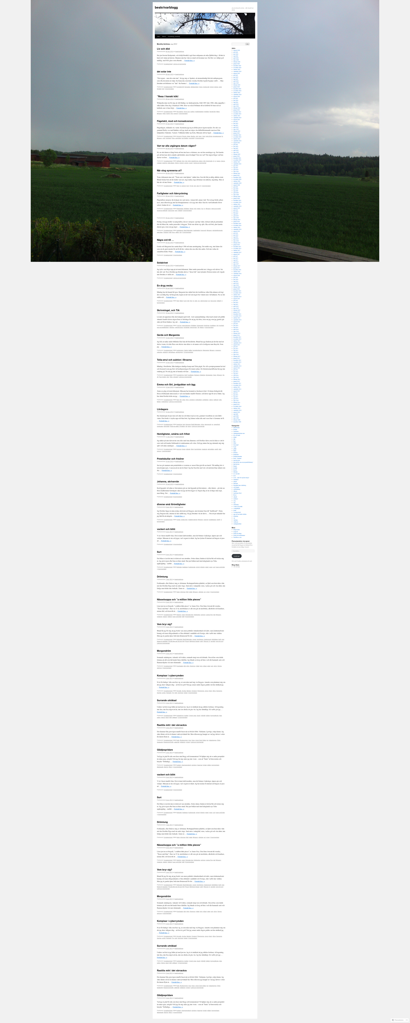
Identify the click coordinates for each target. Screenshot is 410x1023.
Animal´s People (181, 136)
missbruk (204, 449)
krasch (235, 470)
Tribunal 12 (206, 641)
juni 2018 (235, 235)
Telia (171, 377)
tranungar (213, 301)
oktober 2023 (236, 115)
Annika (184, 691)
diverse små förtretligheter (171, 504)
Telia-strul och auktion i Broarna (174, 359)
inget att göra (236, 460)
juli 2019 (235, 210)
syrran (164, 693)
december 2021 (237, 158)
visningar (180, 693)
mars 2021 (236, 171)
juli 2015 (235, 300)
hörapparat (200, 325)
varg (176, 210)
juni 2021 (235, 166)
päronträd (166, 426)
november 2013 (237, 339)
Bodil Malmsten (188, 230)
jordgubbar (198, 400)
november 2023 (237, 114)
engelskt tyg (180, 375)
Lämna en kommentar (179, 64)
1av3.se (179, 325)
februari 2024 (236, 108)
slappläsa (178, 138)
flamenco (192, 666)
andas (178, 519)
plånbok (201, 592)
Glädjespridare (165, 749)
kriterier (202, 567)
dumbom (194, 765)
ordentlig (159, 352)
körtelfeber (215, 639)
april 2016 (236, 283)
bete (178, 740)
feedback (185, 567)
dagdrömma (194, 161)
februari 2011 (236, 402)
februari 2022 (236, 154)
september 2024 (237, 94)
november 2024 (237, 90)
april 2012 (236, 375)
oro (199, 301)
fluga (193, 740)
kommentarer (215, 765)
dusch (198, 715)
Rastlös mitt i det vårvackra (172, 725)
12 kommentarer (188, 352)
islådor (208, 715)
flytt (234, 441)
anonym (179, 449)
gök (197, 136)
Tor (173, 693)
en (212, 424)
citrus (202, 424)
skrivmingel (193, 327)
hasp (200, 136)
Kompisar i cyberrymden (170, 675)
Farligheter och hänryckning (172, 193)
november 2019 (237, 202)
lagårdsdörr (196, 230)
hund (185, 301)
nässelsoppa (212, 740)
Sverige (159, 693)
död (204, 161)
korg (201, 666)
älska (188, 136)
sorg (234, 500)
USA (175, 693)
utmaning (235, 516)
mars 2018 (236, 241)
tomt (187, 186)
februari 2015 (236, 310)
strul (168, 377)
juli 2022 (235, 144)
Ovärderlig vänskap (174, 36)
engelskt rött (180, 87)
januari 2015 (236, 312)
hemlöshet (236, 454)
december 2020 (237, 177)
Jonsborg (192, 400)
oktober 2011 (236, 387)
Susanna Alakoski (162, 210)
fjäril (187, 592)
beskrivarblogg (166, 7)
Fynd (234, 447)
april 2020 (236, 192)
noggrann (218, 350)
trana (189, 426)
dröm (187, 666)
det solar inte (164, 71)
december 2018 (237, 223)
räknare (235, 491)
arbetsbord (180, 230)
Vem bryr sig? (164, 624)
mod (164, 138)
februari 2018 (236, 243)
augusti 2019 (236, 208)
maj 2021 (235, 167)
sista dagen (171, 163)
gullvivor (203, 615)
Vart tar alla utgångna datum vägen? (176, 145)
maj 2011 (235, 397)
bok (186, 161)
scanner (206, 519)
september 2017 (237, 252)
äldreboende (236, 427)
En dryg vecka (165, 285)
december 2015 (237, 291)
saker (208, 666)
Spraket (159, 89)
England (194, 691)
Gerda (186, 350)
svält (201, 641)
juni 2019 (235, 212)
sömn (215, 666)
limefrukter (160, 426)
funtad (205, 765)
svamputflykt (236, 508)
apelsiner (179, 424)
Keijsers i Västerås (199, 375)
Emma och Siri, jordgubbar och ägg (176, 384)
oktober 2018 (236, 227)
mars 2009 (236, 418)
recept (168, 113)
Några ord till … (165, 239)
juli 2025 (235, 75)
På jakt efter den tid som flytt (176, 641)
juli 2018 (235, 233)
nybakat (159, 163)
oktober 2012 (236, 364)
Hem (158, 36)
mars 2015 (236, 308)
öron (183, 161)
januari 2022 (236, 156)
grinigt (198, 567)
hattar (197, 666)
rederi (207, 567)
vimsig (188, 742)
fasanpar (199, 765)
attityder (179, 161)
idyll (195, 208)
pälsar (205, 666)
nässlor (165, 616)
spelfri (216, 449)
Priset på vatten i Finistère (177, 426)
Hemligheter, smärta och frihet (173, 433)
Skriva (177, 163)
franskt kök (212, 111)
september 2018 (237, 229)
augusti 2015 (236, 298)
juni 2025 (235, 77)
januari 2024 (236, 110)
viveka (185, 693)
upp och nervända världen (239, 514)
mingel (235, 481)
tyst (195, 186)
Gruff (185, 375)
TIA (198, 327)
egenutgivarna (186, 325)
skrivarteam (171, 352)
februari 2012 (236, 379)
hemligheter (197, 449)
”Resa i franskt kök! (167, 96)
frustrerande (191, 567)
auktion (192, 111)
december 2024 (237, 89)
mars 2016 (236, 285)
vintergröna (164, 401)
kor (207, 740)
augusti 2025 (236, 73)
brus (190, 740)
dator (178, 592)
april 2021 (236, 169)
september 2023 (237, 117)
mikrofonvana (179, 327)
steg (234, 502)
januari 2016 (236, 289)
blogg (183, 449)
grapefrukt (217, 424)
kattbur (190, 350)
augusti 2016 (236, 275)
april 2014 (236, 329)
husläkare (213, 325)
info (217, 325)
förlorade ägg (189, 615)
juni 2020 (235, 189)
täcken (159, 401)
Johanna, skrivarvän (168, 481)
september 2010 (237, 410)
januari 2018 (236, 244)
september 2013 (237, 343)
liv (222, 136)
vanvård (213, 641)
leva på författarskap (163, 327)
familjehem (200, 639)
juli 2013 (235, 346)
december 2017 (237, 246)
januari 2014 (236, 335)
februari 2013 (236, 356)
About (164, 36)
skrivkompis (179, 352)
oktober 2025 (236, 69)
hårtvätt (203, 715)
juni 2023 (235, 123)
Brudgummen (184, 740)
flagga (191, 208)
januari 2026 (236, 63)
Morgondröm (164, 650)
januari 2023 (236, 133)
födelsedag (180, 208)
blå (181, 400)
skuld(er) (235, 499)
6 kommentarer (189, 616)
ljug (202, 208)
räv (186, 426)
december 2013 (237, 337)
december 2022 (237, 135)
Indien (199, 208)
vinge (207, 592)
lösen (214, 375)
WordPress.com (237, 537)
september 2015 (237, 296)
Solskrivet (162, 262)
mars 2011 (236, 400)
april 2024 (236, 104)
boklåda (206, 111)
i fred (203, 136)
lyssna (218, 161)
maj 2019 (235, 214)
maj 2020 (235, 191)
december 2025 (237, 65)
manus (223, 161)
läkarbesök (160, 767)
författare (186, 208)
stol (163, 89)
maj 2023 (235, 125)
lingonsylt (203, 230)
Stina (214, 691)
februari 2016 (236, 287)
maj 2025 (235, 79)
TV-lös (191, 186)
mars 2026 (236, 60)
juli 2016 (235, 277)
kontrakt (221, 325)
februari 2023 (236, 131)
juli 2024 (235, 98)
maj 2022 (235, 148)
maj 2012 (235, 373)
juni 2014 (235, 325)
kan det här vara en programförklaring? (243, 462)
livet (234, 475)
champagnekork (186, 765)
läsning (166, 767)
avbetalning (180, 715)
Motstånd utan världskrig (239, 485)
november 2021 (237, 160)
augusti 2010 (236, 412)
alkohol (179, 615)
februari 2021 (236, 173)
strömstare (236, 504)
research (165, 352)
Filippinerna (200, 691)
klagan (235, 466)
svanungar (171, 210)
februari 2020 (236, 196)
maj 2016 (235, 281)
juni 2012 (235, 372)
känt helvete (236, 464)
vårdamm (182, 742)
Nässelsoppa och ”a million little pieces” (179, 599)
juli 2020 (235, 187)
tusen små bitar (220, 567)
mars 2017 (236, 264)
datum (201, 161)
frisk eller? (236, 445)
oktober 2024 (236, 92)
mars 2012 (236, 377)
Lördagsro (162, 409)
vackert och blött (166, 529)
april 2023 (236, 127)
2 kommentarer (169, 89)
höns (187, 400)
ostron (159, 717)
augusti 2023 (236, 119)
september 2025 (237, 71)
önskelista (235, 431)
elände (188, 449)
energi (194, 639)
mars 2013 (236, 354)
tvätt (170, 232)
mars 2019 (236, 218)
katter (190, 592)
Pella (164, 113)
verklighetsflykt (237, 524)
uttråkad (174, 717)
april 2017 (236, 262)
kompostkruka (214, 715)
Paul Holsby (162, 377)
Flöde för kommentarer (239, 535)
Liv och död (163, 48)
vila (180, 232)
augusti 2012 (236, 368)
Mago (218, 111)
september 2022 (237, 140)
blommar (188, 424)
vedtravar (235, 522)
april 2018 (236, 239)
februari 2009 (236, 420)
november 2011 (237, 385)
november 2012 (237, 362)
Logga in (235, 531)
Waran (202, 327)
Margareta (206, 350)
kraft (219, 639)
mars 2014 (236, 331)
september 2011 (237, 389)
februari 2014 (236, 333)
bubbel (186, 715)
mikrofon (171, 327)
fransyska (187, 87)
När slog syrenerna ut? (169, 170)
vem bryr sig (219, 641)
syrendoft (191, 138)
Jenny (206, 691)
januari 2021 (236, 175)
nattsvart (215, 400)
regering (164, 163)
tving (173, 232)
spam (210, 567)
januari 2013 (236, 358)
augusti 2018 (236, 231)
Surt (159, 551)
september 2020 (237, 183)
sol (209, 301)
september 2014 (237, 320)
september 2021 (237, 164)
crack (183, 615)
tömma (220, 666)
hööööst (235, 452)
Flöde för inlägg (237, 533)
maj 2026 (235, 56)
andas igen (184, 519)
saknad (235, 497)
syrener (176, 113)
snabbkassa (212, 519)
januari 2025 (236, 87)
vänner (159, 451)
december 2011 (237, 383)
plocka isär (206, 87)
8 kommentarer (177, 497)
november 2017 (237, 248)
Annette (179, 691)
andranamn (180, 350)
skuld (167, 717)
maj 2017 (235, 260)
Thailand (165, 232)
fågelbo (193, 136)
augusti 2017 (236, 254)
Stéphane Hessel (194, 641)
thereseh (168, 693)
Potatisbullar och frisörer (170, 458)
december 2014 (237, 314)
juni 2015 (235, 302)
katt (188, 301)
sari (212, 666)
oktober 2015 (236, 295)
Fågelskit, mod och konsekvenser (175, 121)
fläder (181, 301)
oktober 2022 (236, 139)
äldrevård (179, 639)
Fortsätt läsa (189, 60)
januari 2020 (236, 198)
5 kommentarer (166, 451)
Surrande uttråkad (166, 700)
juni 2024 (235, 100)
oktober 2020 (236, 181)
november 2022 (237, 137)
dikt (234, 439)
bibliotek (179, 567)
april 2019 (236, 216)
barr (184, 424)
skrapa (216, 87)
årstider (235, 429)
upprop (186, 163)
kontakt (235, 468)
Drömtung (162, 576)
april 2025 (236, 81)
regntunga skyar (237, 493)
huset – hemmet (237, 458)
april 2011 (236, 398)
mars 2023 (236, 129)
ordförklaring (236, 489)
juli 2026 (235, 52)
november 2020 (237, 179)
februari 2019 (236, 219)
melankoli (235, 479)
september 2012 (237, 366)
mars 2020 (236, 194)
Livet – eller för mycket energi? (241, 477)
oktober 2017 (236, 250)
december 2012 (237, 360)
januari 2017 (236, 268)
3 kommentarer (214, 592)
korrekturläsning (197, 350)
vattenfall (176, 742)
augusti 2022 (236, 142)
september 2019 (237, 206)
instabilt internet (192, 519)
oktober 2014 (236, 318)
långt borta (209, 161)
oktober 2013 (236, 341)
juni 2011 (235, 395)
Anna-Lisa (187, 111)
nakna (211, 400)
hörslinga (206, 325)
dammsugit (208, 424)
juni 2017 (235, 258)
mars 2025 (236, 83)
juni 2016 (235, 279)
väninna (159, 668)
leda (220, 715)
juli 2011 (235, 393)
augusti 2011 (236, 391)
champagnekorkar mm (239, 433)
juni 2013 (235, 348)
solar (220, 87)
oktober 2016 (236, 271)
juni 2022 (235, 146)
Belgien (189, 691)
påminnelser (204, 301)
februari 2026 (236, 62)
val (234, 518)
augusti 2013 (236, 345)
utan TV (198, 186)
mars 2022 (236, 152)
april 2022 (236, 150)
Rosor (234, 495)
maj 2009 (235, 414)
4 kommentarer (177, 255)
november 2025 (237, 67)
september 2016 (237, 273)
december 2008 (237, 422)
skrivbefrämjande (217, 230)
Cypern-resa (192, 715)
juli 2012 (235, 370)
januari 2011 (236, 404)
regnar (212, 87)
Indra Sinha (209, 136)
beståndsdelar (199, 111)
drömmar (182, 592)
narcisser (168, 138)
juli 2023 (235, 121)
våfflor (177, 232)
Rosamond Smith (168, 742)
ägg (178, 400)
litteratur (235, 472)
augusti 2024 (236, 96)
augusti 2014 (236, 321)
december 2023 (237, 112)
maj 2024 (235, 102)
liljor (191, 301)
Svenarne (219, 691)
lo (215, 161)
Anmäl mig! (237, 556)
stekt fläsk (160, 232)
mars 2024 (236, 106)
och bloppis (236, 487)
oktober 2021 (236, 162)
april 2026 (236, 58)
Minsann (159, 113)
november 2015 (237, 293)
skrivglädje (211, 449)
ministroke (187, 327)
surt (214, 567)
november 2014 (237, 316)
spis (172, 113)
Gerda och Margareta (168, 334)
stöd (220, 449)
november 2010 (237, 406)
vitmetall (175, 377)
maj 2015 (235, 304)
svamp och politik (237, 506)
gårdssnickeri (194, 87)
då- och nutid (236, 435)
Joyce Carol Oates (200, 740)
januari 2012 (236, 381)
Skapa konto (236, 529)
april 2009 (236, 416)
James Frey (209, 615)
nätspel (170, 616)
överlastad (180, 666)
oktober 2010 (236, 408)
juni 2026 (235, 54)
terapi (234, 510)
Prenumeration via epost (241, 541)
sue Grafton (185, 138)
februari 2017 (236, 266)
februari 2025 (236, 85)
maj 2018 (235, 237)
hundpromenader (237, 456)
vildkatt (180, 210)
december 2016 (237, 269)
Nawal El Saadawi (162, 641)
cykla (183, 400)
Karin (210, 691)
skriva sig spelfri (216, 208)
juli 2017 (235, 256)
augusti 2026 (236, 50)
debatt (234, 437)
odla (196, 301)
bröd (189, 161)
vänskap (235, 520)
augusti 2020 (236, 185)
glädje (209, 765)
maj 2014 (235, 327)
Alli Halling (180, 111)
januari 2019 (236, 221)
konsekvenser (217, 136)
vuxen (191, 163)
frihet (192, 449)
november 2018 (237, 225)
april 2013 (236, 352)
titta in (170, 767)
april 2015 (236, 306)
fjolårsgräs (197, 615)
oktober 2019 (236, 204)
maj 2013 (235, 350)
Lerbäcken (205, 400)
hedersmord (207, 639)
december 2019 (237, 200)
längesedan (209, 375)
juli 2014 (235, 323)
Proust (187, 641)
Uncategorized (168, 64)
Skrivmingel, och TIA (168, 310)
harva (200, 87)
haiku (234, 450)
